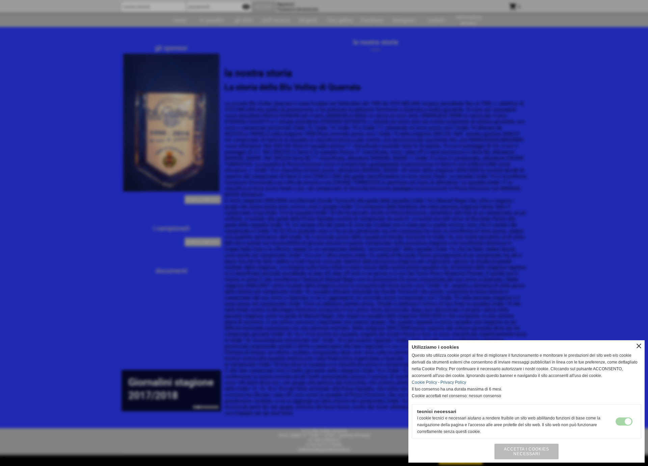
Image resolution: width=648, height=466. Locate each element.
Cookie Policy (424, 382)
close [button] (639, 346)
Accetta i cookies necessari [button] (526, 451)
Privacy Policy (453, 382)
